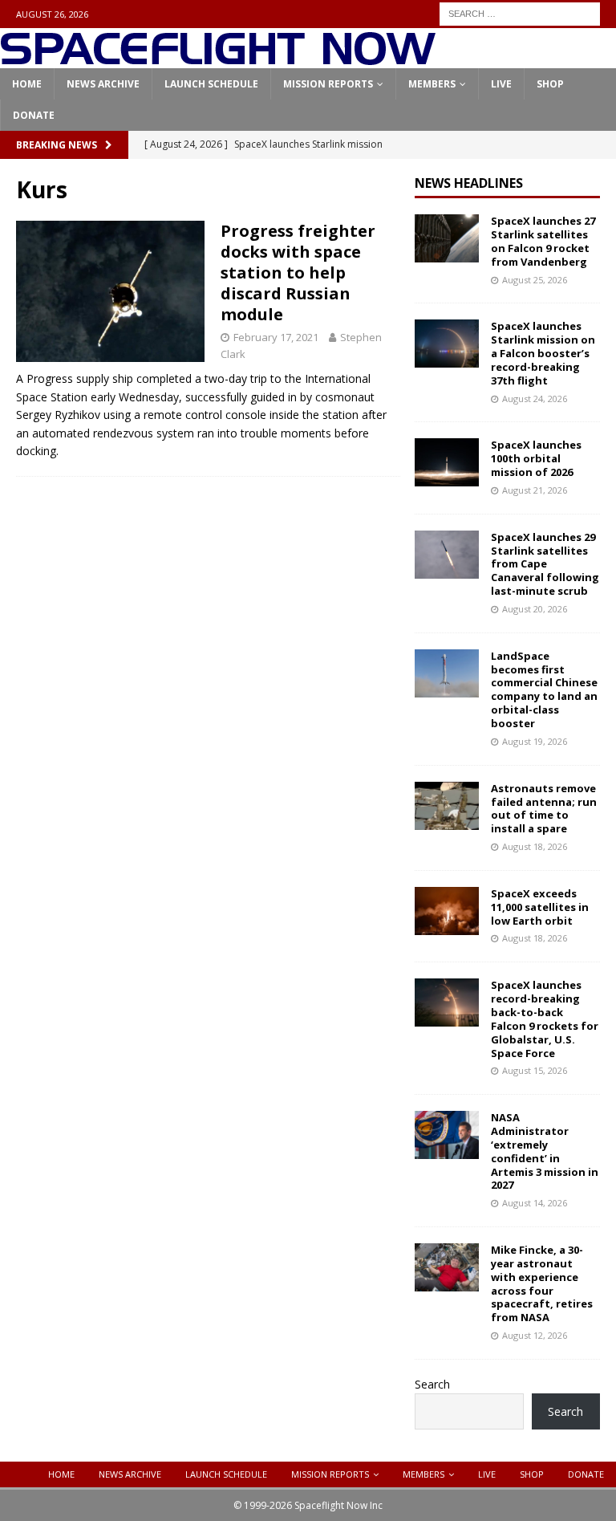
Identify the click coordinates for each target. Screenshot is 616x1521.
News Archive (103, 84)
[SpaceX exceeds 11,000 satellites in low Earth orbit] (447, 911)
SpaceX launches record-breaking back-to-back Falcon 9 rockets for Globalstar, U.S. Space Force (544, 1018)
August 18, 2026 (534, 846)
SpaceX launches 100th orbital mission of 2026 (536, 458)
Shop (550, 84)
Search (432, 1384)
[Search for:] (520, 12)
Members (432, 84)
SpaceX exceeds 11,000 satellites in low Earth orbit (540, 907)
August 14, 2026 (534, 1203)
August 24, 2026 (534, 398)
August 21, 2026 (534, 490)
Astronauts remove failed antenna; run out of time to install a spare (544, 808)
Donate (34, 115)
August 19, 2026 (534, 741)
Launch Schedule (211, 84)
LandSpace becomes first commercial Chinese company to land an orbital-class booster (544, 689)
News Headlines (469, 183)
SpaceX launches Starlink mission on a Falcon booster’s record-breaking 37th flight (543, 353)
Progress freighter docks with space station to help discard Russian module (298, 272)
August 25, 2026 (534, 280)
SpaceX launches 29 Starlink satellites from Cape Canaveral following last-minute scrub (545, 564)
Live (501, 84)
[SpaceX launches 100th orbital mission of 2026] (447, 462)
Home (27, 84)
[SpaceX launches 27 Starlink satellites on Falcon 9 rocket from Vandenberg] (447, 238)
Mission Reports (328, 84)
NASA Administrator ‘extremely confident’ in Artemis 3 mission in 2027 (544, 1151)
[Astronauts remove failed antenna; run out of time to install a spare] (447, 806)
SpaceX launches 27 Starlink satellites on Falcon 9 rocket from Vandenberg (543, 241)
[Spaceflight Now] (218, 59)
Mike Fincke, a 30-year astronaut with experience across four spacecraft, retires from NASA (542, 1283)
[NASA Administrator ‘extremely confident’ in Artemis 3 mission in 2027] (447, 1135)
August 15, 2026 (534, 1070)
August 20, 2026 (534, 609)
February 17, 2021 (275, 337)
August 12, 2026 (534, 1335)
